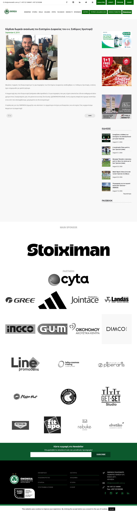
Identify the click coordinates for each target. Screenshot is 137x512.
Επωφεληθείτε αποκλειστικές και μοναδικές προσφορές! (68, 450)
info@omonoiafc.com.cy (116, 483)
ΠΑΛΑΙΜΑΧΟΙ (60, 12)
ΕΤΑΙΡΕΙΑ (34, 12)
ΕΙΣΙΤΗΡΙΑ (85, 12)
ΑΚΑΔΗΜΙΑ (47, 12)
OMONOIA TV (69, 12)
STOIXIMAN (127, 12)
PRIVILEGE (120, 2)
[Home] (7, 12)
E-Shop (129, 2)
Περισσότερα (127, 194)
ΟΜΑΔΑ (41, 12)
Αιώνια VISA (101, 2)
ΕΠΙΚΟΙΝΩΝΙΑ (77, 12)
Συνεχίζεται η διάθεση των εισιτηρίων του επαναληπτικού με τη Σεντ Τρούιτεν (122, 136)
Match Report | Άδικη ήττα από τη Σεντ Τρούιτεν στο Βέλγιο (121, 173)
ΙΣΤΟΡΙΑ (54, 12)
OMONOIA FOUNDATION (115, 12)
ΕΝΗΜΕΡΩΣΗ (27, 12)
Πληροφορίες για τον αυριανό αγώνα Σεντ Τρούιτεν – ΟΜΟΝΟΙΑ (121, 185)
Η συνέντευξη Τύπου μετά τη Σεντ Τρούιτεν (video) (121, 148)
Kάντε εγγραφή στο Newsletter (68, 446)
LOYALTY (110, 2)
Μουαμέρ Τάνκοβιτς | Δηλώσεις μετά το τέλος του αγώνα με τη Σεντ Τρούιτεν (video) (122, 161)
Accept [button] (112, 509)
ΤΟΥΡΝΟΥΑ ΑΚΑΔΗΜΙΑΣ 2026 (98, 12)
